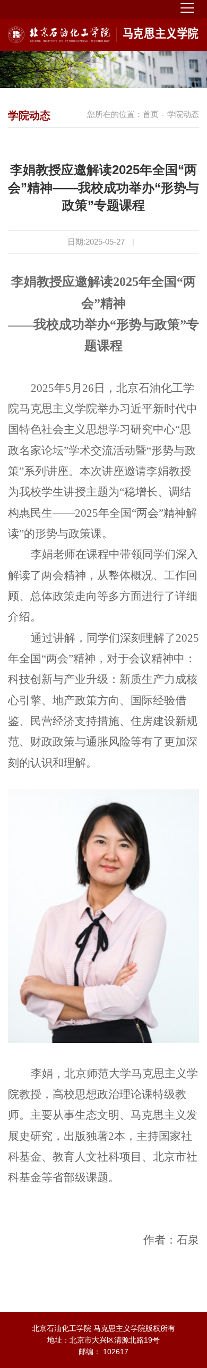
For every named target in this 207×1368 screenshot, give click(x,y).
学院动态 (183, 114)
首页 (151, 114)
